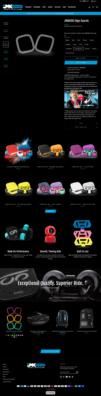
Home (4, 364)
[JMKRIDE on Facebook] (64, 377)
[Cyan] (16, 335)
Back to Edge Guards (51, 351)
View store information (73, 72)
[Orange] (14, 335)
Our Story (57, 7)
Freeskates (28, 7)
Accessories (37, 7)
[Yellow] (12, 335)
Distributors (72, 7)
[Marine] (12, 337)
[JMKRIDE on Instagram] (61, 377)
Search (5, 366)
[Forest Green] (16, 337)
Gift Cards (6, 369)
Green (85, 40)
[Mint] (8, 335)
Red (73, 40)
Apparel (50, 7)
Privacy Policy (7, 381)
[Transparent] (24, 335)
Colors (67, 37)
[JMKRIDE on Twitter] (69, 377)
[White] (14, 337)
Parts (44, 7)
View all (50, 211)
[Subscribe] (77, 372)
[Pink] (18, 335)
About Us (5, 374)
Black (67, 40)
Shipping (66, 26)
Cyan (74, 44)
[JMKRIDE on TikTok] (72, 377)
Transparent (79, 48)
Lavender (69, 48)
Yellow (92, 40)
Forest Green (70, 53)
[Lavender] (22, 335)
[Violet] (20, 335)
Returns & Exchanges (9, 379)
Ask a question (81, 127)
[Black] (4, 335)
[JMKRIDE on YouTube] (67, 377)
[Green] (10, 335)
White (94, 48)
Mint (78, 40)
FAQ (81, 123)
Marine (87, 48)
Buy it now (81, 62)
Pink (80, 44)
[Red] (6, 335)
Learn (64, 7)
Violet (87, 44)
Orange (68, 44)
